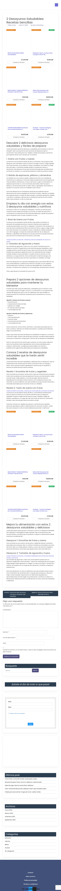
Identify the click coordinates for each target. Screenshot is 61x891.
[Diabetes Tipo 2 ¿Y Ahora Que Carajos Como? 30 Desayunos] (43, 41)
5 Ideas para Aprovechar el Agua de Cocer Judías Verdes (23, 792)
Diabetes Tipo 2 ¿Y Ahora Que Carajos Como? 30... (42, 53)
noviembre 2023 (10, 816)
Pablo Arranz (12, 25)
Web (4, 643)
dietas (7, 844)
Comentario (7, 610)
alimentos (8, 838)
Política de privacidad (30, 880)
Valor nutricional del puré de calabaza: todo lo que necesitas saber (25, 789)
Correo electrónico (9, 638)
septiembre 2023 (10, 820)
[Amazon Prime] (51, 57)
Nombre (6, 632)
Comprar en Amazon (19, 62)
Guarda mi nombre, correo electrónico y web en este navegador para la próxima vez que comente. (29, 651)
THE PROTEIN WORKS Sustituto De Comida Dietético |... (18, 128)
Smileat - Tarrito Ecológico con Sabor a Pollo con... (42, 128)
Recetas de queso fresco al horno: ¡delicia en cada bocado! (23, 782)
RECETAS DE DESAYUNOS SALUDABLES (16, 53)
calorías (7, 841)
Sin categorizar (9, 851)
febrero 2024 (9, 813)
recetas (7, 848)
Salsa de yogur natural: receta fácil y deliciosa (19, 785)
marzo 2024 (8, 810)
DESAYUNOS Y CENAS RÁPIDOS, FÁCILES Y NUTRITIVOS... (18, 91)
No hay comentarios (37, 25)
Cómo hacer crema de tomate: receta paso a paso (21, 779)
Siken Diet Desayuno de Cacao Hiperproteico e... (41, 91)
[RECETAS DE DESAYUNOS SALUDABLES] (18, 41)
